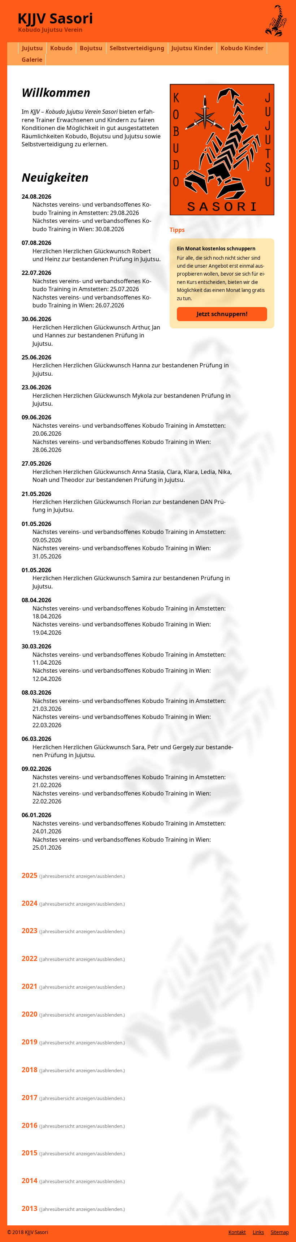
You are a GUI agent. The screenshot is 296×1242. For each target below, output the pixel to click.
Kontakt (237, 1232)
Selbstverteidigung (137, 48)
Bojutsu (91, 48)
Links (258, 1232)
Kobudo (61, 48)
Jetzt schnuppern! (222, 314)
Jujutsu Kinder (192, 48)
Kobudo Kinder (242, 48)
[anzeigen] (270, 20)
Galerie (32, 60)
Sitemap (280, 1232)
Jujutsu (32, 48)
